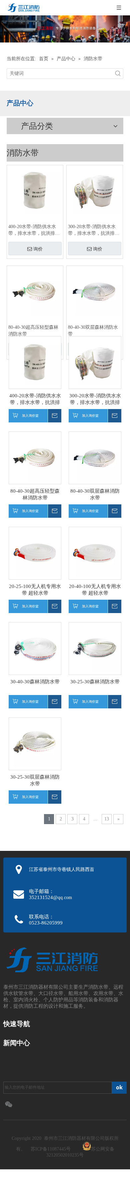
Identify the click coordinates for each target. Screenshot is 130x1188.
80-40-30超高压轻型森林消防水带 (33, 330)
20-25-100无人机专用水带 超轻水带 (35, 590)
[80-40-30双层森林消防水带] (94, 291)
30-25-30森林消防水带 (95, 681)
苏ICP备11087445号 (51, 1149)
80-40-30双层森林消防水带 (93, 330)
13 (106, 818)
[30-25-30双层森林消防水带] (35, 743)
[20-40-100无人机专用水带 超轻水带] (95, 552)
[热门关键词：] (118, 74)
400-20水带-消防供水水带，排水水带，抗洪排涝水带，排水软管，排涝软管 (34, 230)
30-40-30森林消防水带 (35, 681)
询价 (38, 249)
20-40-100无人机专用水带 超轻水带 (95, 590)
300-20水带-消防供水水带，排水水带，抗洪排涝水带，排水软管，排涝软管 (93, 230)
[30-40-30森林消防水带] (35, 648)
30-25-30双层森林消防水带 (35, 780)
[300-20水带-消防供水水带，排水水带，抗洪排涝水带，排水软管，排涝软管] (94, 190)
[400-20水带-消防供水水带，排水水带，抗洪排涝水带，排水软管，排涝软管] (35, 190)
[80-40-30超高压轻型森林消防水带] (35, 291)
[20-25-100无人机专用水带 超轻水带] (35, 552)
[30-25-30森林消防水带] (95, 648)
